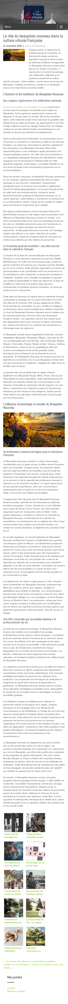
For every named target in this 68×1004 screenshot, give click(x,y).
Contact (11, 988)
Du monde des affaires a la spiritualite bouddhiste (29, 961)
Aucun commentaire (35, 46)
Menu (8, 26)
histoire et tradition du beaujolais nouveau (26, 107)
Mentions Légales (16, 991)
